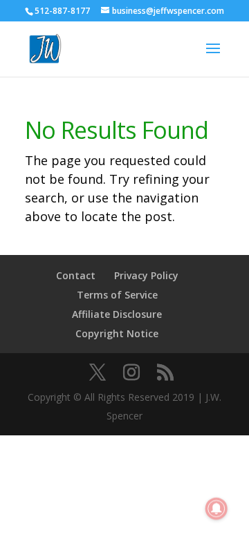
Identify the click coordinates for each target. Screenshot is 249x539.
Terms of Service (117, 294)
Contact (75, 275)
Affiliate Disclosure (117, 314)
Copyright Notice (116, 333)
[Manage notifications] (216, 509)
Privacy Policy (146, 275)
